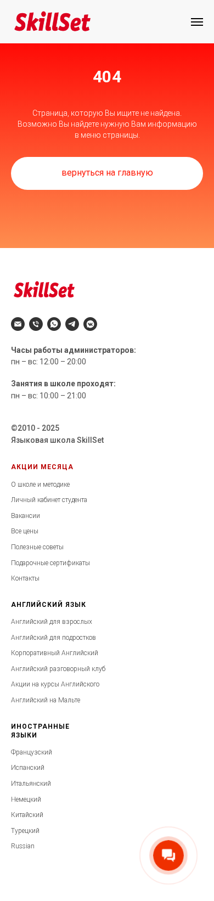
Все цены (24, 531)
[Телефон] (36, 324)
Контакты (25, 578)
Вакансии (25, 516)
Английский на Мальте (45, 700)
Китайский (27, 815)
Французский (31, 752)
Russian (23, 846)
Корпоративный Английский (54, 653)
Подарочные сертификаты (50, 563)
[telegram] (72, 324)
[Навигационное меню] (197, 22)
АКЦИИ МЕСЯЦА (42, 467)
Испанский (27, 768)
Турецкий (25, 831)
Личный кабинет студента (49, 500)
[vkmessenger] (90, 324)
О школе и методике (40, 484)
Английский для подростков (53, 637)
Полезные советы (37, 547)
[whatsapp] (54, 324)
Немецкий (26, 799)
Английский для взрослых (51, 622)
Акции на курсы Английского (55, 684)
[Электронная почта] (18, 324)
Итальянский (31, 783)
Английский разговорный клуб (58, 669)
